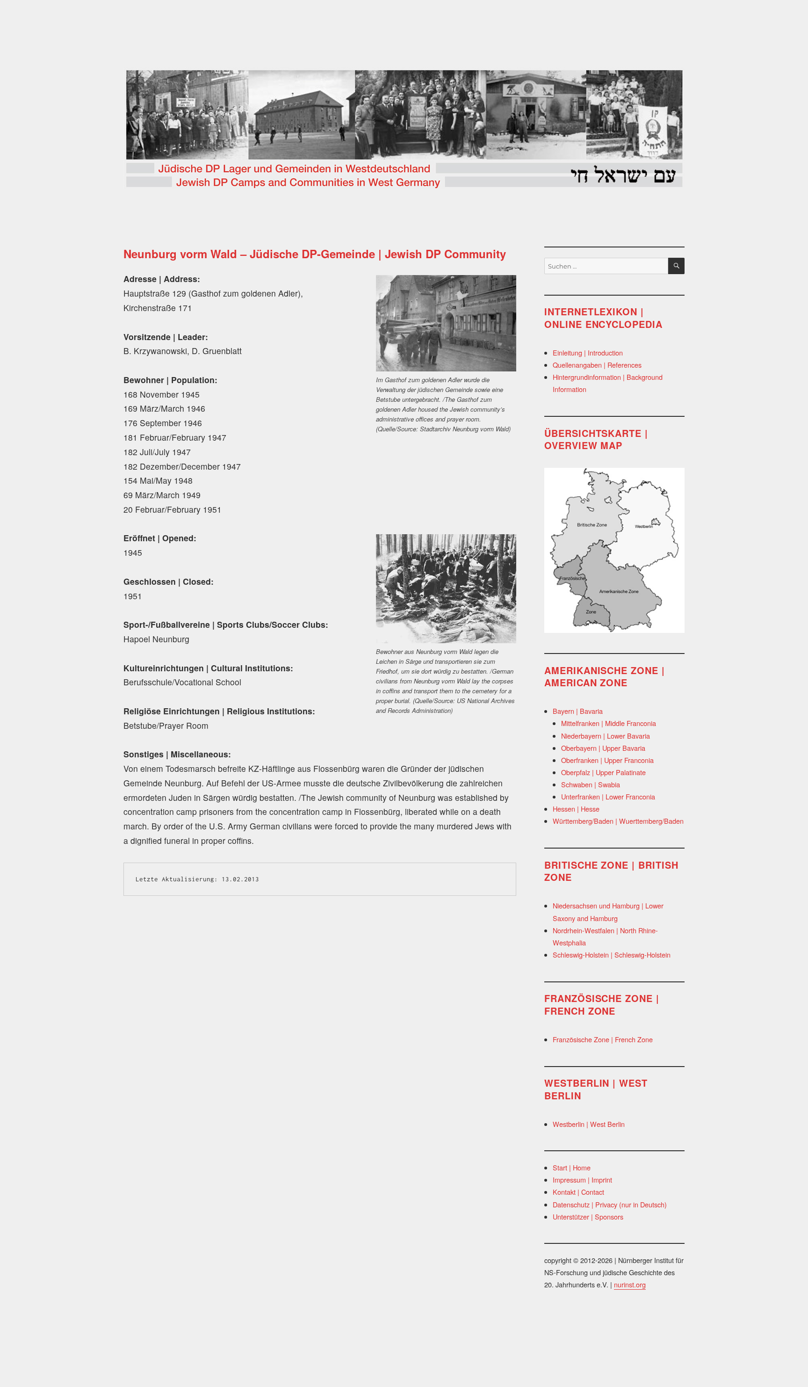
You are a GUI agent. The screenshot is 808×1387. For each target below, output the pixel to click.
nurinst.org (630, 1284)
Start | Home (572, 1167)
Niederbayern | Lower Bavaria (605, 736)
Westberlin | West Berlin (589, 1124)
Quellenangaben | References (597, 365)
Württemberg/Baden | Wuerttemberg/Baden (618, 821)
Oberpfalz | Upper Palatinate (603, 772)
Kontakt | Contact (578, 1192)
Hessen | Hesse (576, 808)
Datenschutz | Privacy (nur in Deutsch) (610, 1204)
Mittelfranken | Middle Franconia (608, 723)
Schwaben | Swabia (590, 784)
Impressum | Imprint (582, 1179)
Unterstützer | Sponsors (588, 1216)
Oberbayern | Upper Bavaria (603, 748)
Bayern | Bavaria (578, 711)
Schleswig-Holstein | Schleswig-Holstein (612, 954)
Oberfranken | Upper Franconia (607, 760)
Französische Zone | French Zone (603, 1039)
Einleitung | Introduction (588, 352)
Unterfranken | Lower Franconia (608, 796)
